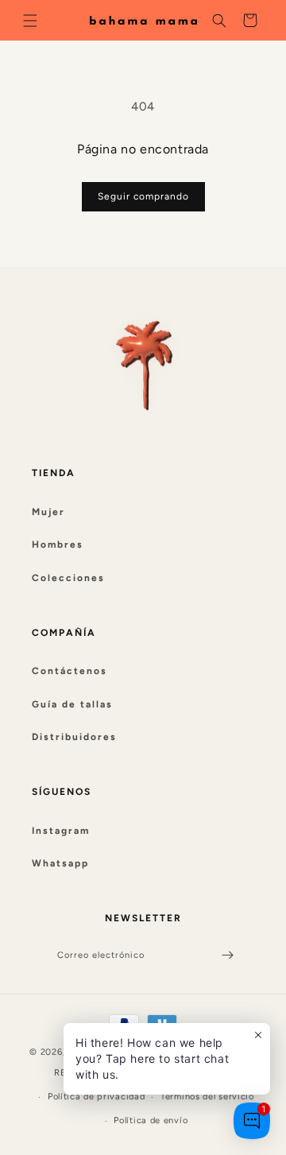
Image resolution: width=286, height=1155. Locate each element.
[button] (29, 20)
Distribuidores (74, 736)
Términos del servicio (207, 1096)
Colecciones (68, 577)
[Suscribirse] (227, 955)
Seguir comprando (143, 196)
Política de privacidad (96, 1096)
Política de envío (150, 1120)
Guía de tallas (72, 704)
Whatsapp (60, 863)
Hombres (57, 544)
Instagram (61, 830)
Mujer (48, 511)
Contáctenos (69, 670)
